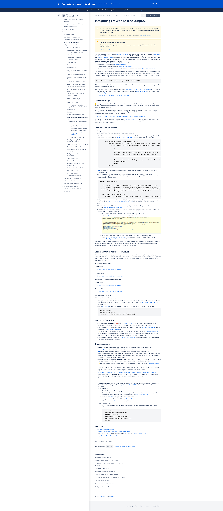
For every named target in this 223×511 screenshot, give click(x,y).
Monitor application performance (76, 86)
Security (147, 506)
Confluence (104, 496)
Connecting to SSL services (75, 147)
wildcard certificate (131, 119)
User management (69, 32)
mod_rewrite (105, 306)
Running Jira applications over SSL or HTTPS (120, 201)
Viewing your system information (76, 84)
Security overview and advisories (73, 188)
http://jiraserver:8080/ (113, 215)
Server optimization (70, 181)
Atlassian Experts (103, 93)
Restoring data (71, 65)
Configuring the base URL (102, 487)
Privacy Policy (129, 506)
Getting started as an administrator (73, 24)
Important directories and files (75, 114)
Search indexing (71, 67)
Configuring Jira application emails (73, 39)
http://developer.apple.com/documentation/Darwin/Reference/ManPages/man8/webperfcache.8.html (127, 372)
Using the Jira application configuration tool (107, 474)
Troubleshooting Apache (77, 137)
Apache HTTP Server (122, 54)
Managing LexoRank (73, 170)
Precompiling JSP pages (74, 57)
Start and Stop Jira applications (76, 168)
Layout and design (69, 29)
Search (153, 3)
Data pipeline (70, 112)
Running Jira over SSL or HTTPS (127, 385)
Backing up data (71, 62)
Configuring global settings (72, 178)
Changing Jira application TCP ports (77, 144)
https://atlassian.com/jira (148, 68)
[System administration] (124, 15)
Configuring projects (69, 34)
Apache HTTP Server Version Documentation (138, 89)
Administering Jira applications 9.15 (76, 15)
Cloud (143, 15)
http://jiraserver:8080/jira (125, 137)
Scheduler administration (74, 175)
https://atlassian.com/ (120, 64)
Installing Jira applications (71, 26)
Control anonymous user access (76, 74)
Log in (158, 4)
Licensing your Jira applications (76, 81)
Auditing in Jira (71, 109)
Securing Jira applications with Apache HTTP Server (109, 477)
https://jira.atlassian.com (125, 66)
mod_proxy (157, 54)
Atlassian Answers (141, 91)
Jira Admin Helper (72, 161)
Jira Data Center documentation (73, 183)
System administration (72, 45)
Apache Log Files (128, 399)
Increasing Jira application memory (77, 50)
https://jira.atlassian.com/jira (115, 239)
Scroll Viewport (112, 496)
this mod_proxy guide (140, 433)
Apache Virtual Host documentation (108, 436)
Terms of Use (138, 506)
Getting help (67, 191)
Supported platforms (153, 363)
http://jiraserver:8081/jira (113, 207)
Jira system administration (71, 42)
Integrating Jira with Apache (77, 126)
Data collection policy (73, 158)
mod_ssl (98, 56)
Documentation (103, 4)
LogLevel (111, 396)
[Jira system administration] (121, 15)
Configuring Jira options (128, 323)
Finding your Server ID (73, 47)
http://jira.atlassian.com (141, 394)
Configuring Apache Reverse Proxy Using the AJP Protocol (114, 431)
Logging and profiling (73, 59)
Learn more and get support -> (137, 10)
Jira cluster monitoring (73, 173)
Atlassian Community (145, 35)
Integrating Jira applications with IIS (105, 471)
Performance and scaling (71, 186)
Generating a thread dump (74, 102)
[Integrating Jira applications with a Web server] (128, 15)
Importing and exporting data (72, 37)
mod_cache (104, 349)
